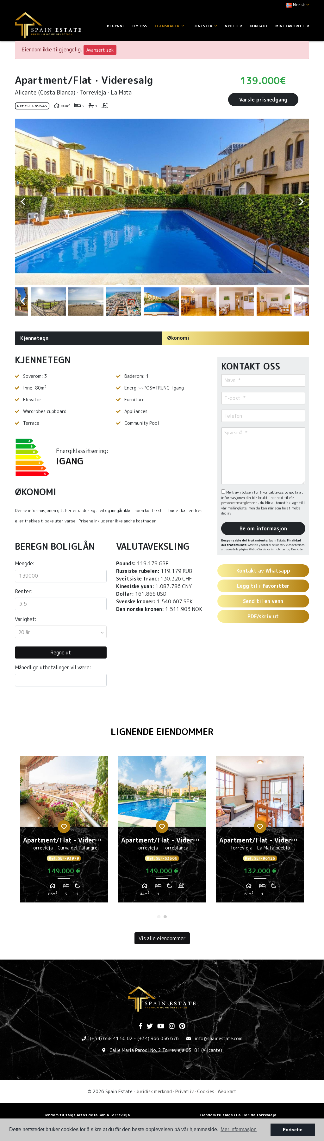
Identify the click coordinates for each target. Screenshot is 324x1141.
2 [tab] (165, 916)
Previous (23, 202)
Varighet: (25, 619)
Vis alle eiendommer (162, 938)
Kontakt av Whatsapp (263, 570)
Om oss (139, 26)
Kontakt (259, 26)
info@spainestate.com (218, 1038)
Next (301, 202)
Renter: (24, 591)
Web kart (227, 1091)
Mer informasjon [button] (239, 1129)
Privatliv (184, 1091)
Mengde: (24, 563)
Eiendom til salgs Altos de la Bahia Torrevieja (86, 1115)
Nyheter (233, 26)
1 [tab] (158, 916)
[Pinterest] (182, 1026)
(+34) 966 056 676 (158, 1038)
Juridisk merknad (154, 1091)
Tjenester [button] (202, 26)
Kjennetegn (34, 338)
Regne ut (60, 652)
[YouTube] (161, 1026)
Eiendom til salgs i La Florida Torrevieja (238, 1115)
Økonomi (178, 337)
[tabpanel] (64, 832)
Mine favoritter (292, 26)
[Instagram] (172, 1026)
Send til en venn (263, 601)
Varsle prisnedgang (263, 99)
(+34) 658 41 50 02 (111, 1038)
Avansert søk (100, 50)
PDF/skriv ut (263, 616)
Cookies (205, 1091)
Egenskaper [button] (167, 26)
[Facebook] (140, 1026)
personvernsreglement (239, 502)
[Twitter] (149, 1026)
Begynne (116, 26)
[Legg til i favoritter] (64, 826)
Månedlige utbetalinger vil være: (53, 667)
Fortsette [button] (292, 1129)
